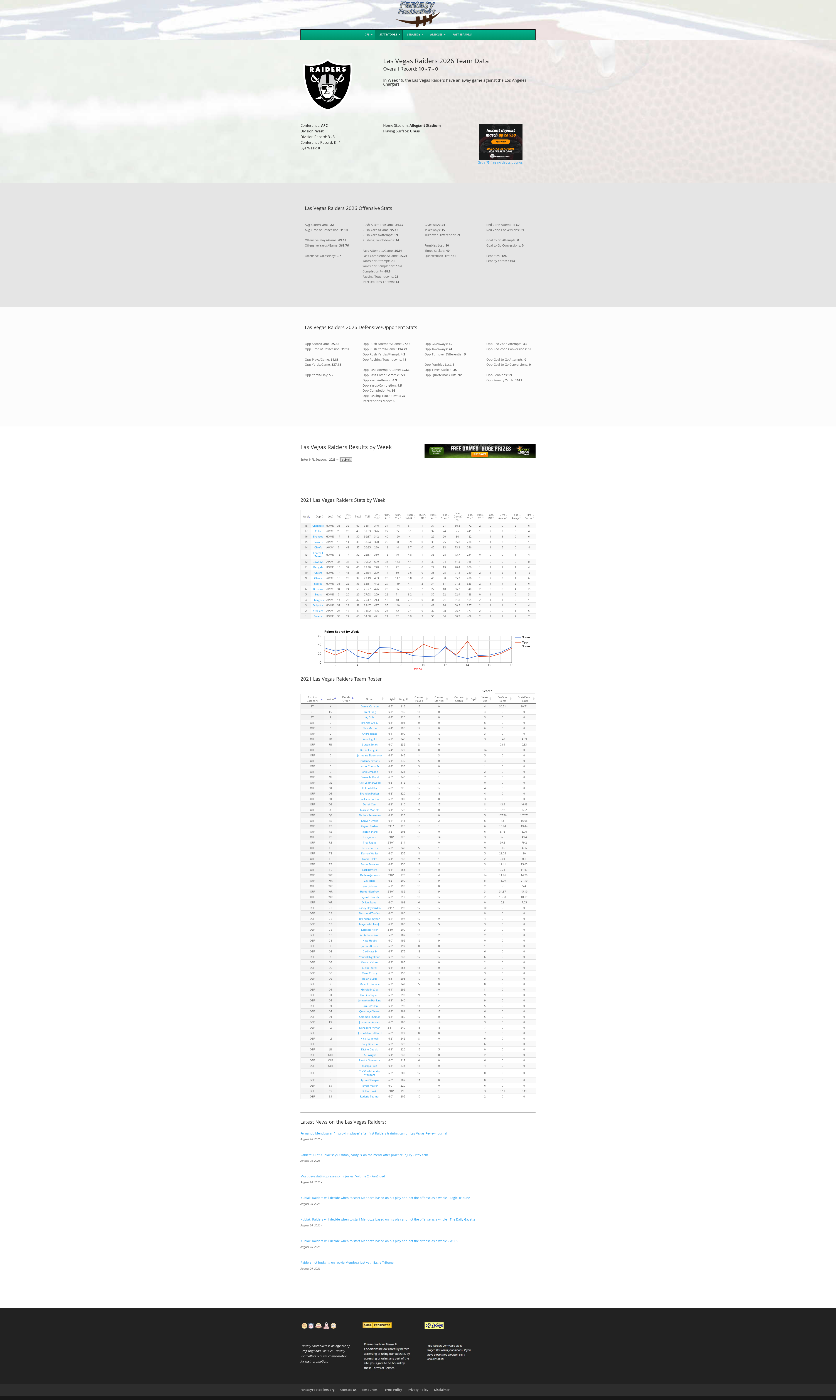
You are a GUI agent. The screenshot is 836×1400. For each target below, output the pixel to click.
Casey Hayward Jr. (370, 908)
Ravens (318, 616)
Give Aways (502, 516)
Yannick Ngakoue (369, 957)
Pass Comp (444, 516)
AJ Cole (369, 717)
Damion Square (369, 995)
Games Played (419, 698)
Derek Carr (369, 804)
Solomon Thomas (369, 1016)
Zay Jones (370, 880)
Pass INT (490, 516)
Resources (370, 1390)
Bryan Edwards (370, 897)
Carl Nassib (370, 951)
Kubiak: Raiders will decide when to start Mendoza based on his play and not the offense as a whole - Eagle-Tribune (385, 1198)
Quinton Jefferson (369, 1011)
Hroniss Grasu (369, 722)
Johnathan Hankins (369, 1000)
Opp (318, 516)
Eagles (318, 583)
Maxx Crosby (370, 973)
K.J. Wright (370, 1055)
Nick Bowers (369, 869)
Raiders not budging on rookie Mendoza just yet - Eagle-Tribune (347, 1262)
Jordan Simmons (370, 761)
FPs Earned (529, 516)
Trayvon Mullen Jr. (370, 924)
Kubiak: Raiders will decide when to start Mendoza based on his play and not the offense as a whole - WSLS (379, 1241)
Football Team (318, 554)
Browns (318, 542)
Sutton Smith (370, 744)
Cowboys (318, 561)
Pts (338, 516)
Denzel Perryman (369, 1027)
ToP (367, 516)
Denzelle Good (370, 777)
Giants (318, 578)
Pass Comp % (457, 516)
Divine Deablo (369, 1049)
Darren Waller (369, 853)
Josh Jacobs (369, 837)
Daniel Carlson (370, 706)
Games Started (439, 698)
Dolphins (318, 605)
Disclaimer (442, 1390)
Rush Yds (397, 516)
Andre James (370, 733)
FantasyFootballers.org (317, 1390)
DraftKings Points (524, 698)
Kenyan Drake (369, 820)
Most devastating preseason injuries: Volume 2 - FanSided (342, 1176)
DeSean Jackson (369, 875)
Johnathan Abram (369, 1022)
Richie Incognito (369, 750)
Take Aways (515, 516)
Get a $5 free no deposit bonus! (501, 162)
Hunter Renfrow (369, 891)
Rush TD (422, 516)
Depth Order (346, 698)
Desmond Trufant (369, 913)
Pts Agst (348, 516)
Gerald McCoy (369, 989)
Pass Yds (469, 516)
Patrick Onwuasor (369, 1060)
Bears (318, 594)
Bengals (318, 567)
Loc (330, 516)
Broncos (318, 536)
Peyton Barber (369, 826)
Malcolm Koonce (370, 984)
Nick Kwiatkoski (370, 1038)
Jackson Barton (370, 799)
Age (473, 699)
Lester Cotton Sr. (370, 766)
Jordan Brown (370, 946)
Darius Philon (370, 1006)
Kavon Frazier (369, 1085)
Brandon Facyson (369, 918)
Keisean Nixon (369, 929)
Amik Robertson (369, 935)
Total (358, 516)
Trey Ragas (369, 842)
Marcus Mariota (369, 810)
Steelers (318, 610)
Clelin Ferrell (369, 967)
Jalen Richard (370, 831)
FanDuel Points (502, 698)
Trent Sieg (370, 712)
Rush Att (386, 516)
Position (330, 699)
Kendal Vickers (370, 962)
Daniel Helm (369, 859)
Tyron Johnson (369, 886)
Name (369, 699)
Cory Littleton (370, 1044)
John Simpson (370, 771)
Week (306, 516)
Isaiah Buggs (370, 978)
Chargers (318, 525)
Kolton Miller (369, 788)
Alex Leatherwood (370, 782)
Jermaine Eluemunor (369, 755)
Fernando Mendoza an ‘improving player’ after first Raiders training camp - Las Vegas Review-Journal (373, 1133)
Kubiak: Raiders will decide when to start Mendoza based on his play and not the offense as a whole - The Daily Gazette (387, 1219)
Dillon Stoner (370, 902)
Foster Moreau (370, 864)
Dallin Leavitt (370, 1091)
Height (391, 699)
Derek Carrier (369, 848)
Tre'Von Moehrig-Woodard (369, 1072)
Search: (487, 691)
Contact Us (348, 1390)
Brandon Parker (369, 793)
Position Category (312, 698)
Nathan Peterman (370, 815)
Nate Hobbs (369, 940)
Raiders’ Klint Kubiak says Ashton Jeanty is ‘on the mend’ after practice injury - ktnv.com (364, 1155)
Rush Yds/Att (410, 516)
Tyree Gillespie (370, 1080)
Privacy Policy (418, 1390)
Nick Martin (370, 728)
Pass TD (480, 516)
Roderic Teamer (369, 1096)
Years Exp (485, 698)
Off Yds (376, 516)
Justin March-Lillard (369, 1033)
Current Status (459, 698)
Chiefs (318, 547)
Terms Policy (392, 1390)
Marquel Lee (369, 1065)
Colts (318, 531)
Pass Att (433, 516)
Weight (403, 699)
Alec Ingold (369, 739)
